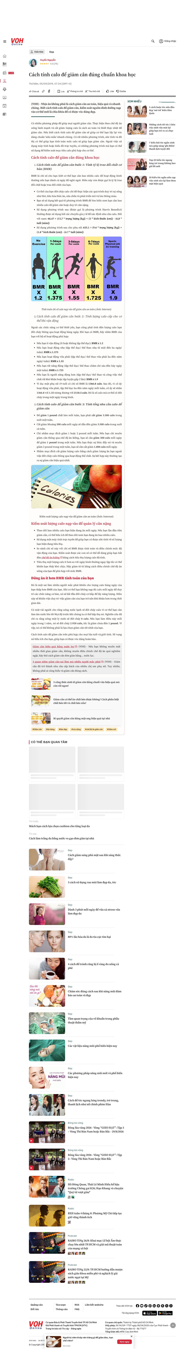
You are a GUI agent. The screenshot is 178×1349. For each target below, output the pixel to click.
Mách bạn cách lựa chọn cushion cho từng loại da (59, 826)
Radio (71, 1179)
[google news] (158, 1306)
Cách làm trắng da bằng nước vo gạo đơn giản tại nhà (61, 838)
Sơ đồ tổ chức (43, 1340)
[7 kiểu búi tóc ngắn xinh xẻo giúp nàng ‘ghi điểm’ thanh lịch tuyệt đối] (137, 147)
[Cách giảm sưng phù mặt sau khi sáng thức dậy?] (47, 859)
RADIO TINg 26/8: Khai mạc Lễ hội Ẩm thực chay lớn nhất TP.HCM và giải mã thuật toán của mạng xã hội (95, 1244)
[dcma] (162, 1306)
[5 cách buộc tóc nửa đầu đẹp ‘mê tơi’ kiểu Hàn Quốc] (137, 111)
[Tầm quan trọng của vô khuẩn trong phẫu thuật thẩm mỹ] (47, 1023)
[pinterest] (150, 1306)
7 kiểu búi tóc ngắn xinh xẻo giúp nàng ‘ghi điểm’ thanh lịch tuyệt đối (162, 145)
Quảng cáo (37, 1304)
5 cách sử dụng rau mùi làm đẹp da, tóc (92, 882)
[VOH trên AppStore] (149, 1313)
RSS (77, 1304)
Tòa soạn (61, 1304)
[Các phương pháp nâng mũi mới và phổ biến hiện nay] (47, 1078)
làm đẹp (63, 729)
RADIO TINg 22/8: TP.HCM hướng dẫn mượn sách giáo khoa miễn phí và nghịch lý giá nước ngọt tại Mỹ (95, 1273)
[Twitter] (166, 1306)
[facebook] (49, 92)
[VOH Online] (36, 1325)
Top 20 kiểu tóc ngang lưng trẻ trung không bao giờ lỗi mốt (162, 163)
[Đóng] (132, 1336)
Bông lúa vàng (75, 1122)
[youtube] (141, 1306)
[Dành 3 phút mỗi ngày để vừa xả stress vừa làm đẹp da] (47, 914)
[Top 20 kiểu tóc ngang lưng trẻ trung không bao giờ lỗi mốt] (137, 164)
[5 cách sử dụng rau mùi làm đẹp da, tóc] (47, 887)
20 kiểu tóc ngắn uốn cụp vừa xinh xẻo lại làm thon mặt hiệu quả (162, 180)
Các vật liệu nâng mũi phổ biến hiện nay (92, 1046)
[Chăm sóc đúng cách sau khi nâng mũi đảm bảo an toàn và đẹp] (47, 996)
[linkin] (154, 1306)
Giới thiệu (32, 1340)
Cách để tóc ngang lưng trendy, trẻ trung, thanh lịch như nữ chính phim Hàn (93, 1102)
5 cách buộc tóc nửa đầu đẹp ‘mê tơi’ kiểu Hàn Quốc (161, 110)
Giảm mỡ (112, 729)
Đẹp (51, 52)
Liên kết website (94, 1304)
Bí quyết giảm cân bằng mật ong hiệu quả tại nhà (81, 718)
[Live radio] (16, 73)
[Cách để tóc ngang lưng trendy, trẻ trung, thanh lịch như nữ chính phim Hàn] (47, 1105)
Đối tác (35, 1309)
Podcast (72, 1235)
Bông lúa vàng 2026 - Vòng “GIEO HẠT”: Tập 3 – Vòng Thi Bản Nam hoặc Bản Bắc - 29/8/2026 (96, 1129)
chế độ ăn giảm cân (94, 729)
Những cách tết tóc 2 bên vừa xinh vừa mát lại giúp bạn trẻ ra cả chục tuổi (162, 129)
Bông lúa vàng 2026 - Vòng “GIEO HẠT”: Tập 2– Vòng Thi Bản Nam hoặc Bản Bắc (95, 1157)
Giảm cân (38, 729)
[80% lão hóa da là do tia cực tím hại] (47, 941)
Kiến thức (39, 52)
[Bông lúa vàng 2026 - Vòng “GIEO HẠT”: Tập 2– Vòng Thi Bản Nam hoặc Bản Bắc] (47, 1159)
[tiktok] (146, 1306)
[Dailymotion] (171, 1306)
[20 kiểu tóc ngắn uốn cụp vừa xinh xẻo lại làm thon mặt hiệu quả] (137, 181)
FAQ (77, 1309)
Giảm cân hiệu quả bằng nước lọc (53, 646)
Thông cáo (62, 1309)
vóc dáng (77, 729)
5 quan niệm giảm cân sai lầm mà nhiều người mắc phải (67, 661)
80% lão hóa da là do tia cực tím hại (89, 937)
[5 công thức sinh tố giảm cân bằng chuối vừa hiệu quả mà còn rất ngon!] (41, 684)
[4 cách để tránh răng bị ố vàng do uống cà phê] (47, 968)
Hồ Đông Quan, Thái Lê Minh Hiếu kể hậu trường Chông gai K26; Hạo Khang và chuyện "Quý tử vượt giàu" (95, 1188)
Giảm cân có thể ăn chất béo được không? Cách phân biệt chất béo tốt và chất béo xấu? (86, 701)
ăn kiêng (51, 729)
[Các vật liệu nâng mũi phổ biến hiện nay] (47, 1050)
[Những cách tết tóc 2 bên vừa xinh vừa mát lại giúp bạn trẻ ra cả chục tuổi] (137, 129)
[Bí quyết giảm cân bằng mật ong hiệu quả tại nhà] (41, 718)
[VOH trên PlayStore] (165, 1313)
